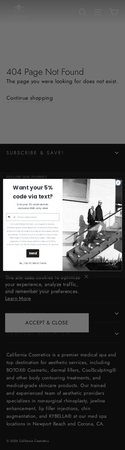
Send (33, 254)
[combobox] (11, 217)
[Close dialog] (118, 183)
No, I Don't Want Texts (32, 263)
